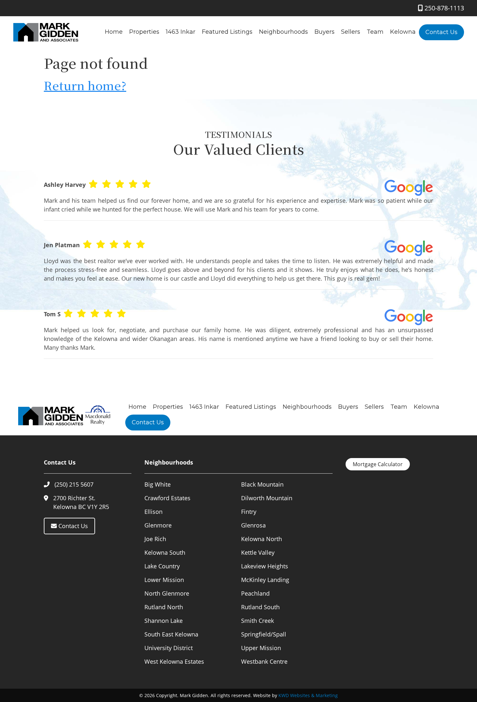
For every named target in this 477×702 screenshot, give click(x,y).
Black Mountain (262, 484)
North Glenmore (166, 593)
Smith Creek (257, 620)
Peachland (255, 593)
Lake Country (162, 566)
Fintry (248, 511)
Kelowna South (164, 552)
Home (114, 31)
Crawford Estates (167, 498)
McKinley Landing (265, 580)
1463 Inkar (180, 31)
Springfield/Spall (263, 634)
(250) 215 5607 (74, 484)
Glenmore (158, 525)
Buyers (324, 31)
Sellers (350, 31)
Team (375, 31)
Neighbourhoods (283, 31)
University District (168, 648)
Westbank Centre (264, 661)
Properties (144, 31)
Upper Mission (261, 648)
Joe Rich (155, 539)
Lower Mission (164, 580)
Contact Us (441, 32)
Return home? (85, 85)
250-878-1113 (443, 8)
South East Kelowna (171, 634)
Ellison (153, 511)
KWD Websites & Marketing (308, 695)
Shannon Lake (163, 620)
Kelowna (403, 31)
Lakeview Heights (264, 566)
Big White (157, 484)
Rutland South (260, 607)
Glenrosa (253, 525)
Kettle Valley (258, 552)
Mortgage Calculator (378, 464)
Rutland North (163, 607)
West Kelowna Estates (174, 661)
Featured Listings (227, 31)
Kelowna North (261, 539)
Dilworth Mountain (266, 498)
